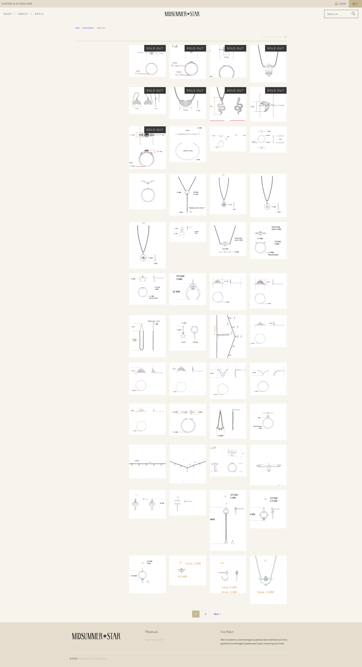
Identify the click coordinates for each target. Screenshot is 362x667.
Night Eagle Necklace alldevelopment (268, 465)
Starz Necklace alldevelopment (187, 464)
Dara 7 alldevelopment (228, 574)
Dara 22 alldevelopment (187, 194)
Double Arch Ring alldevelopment (228, 381)
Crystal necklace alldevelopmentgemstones (268, 63)
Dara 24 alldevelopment (268, 139)
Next (216, 614)
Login (342, 3)
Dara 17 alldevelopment (228, 239)
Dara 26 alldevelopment (187, 144)
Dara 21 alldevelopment (228, 194)
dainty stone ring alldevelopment (187, 62)
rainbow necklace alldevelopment (187, 103)
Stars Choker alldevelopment (228, 336)
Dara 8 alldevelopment (187, 570)
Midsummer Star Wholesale (92, 658)
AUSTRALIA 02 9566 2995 (17, 3)
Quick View (147, 71)
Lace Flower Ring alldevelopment (147, 379)
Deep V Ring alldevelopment (268, 379)
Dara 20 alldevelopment (268, 195)
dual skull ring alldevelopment (147, 147)
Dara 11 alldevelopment (228, 520)
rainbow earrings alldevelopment (147, 100)
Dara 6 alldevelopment (268, 580)
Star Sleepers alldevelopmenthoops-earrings (187, 333)
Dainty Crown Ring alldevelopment (147, 419)
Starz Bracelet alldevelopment (147, 461)
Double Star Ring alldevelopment (187, 420)
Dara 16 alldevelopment (268, 240)
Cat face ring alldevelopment (228, 61)
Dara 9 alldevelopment (147, 574)
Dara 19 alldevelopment (147, 245)
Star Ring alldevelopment (268, 422)
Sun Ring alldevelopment (228, 292)
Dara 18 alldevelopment (187, 232)
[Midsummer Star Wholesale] (182, 14)
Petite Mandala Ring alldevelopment (268, 291)
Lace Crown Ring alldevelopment (187, 379)
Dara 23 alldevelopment (147, 191)
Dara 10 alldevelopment (268, 509)
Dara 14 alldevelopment (187, 289)
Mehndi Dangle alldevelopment (228, 421)
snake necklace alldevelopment (228, 104)
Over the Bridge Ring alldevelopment (268, 331)
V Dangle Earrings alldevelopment (147, 336)
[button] (10, 14)
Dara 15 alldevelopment (147, 289)
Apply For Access (154, 639)
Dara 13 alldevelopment (147, 504)
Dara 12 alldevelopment (187, 503)
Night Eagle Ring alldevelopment (228, 460)
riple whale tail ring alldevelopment (268, 104)
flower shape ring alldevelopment (147, 61)
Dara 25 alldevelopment (228, 138)
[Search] (353, 14)
